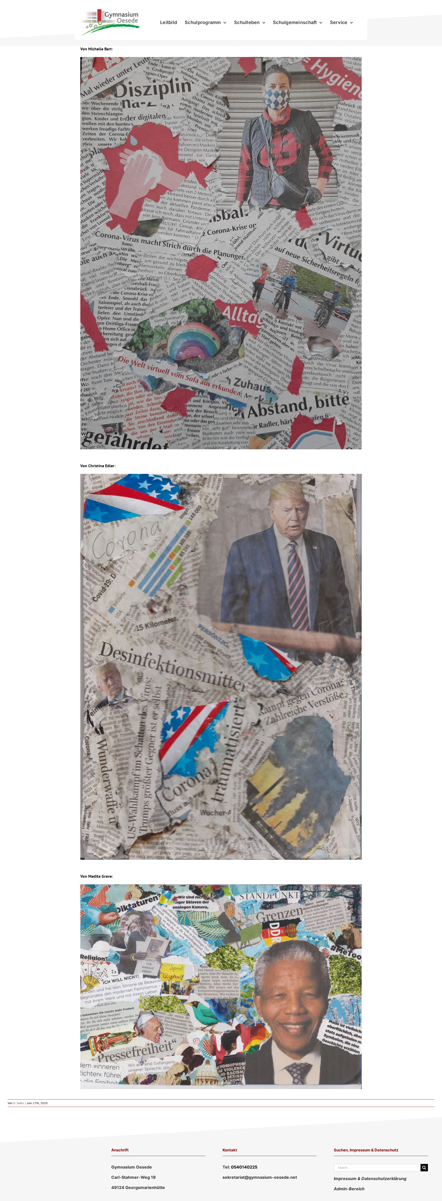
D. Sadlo (18, 1103)
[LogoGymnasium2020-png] (109, 11)
